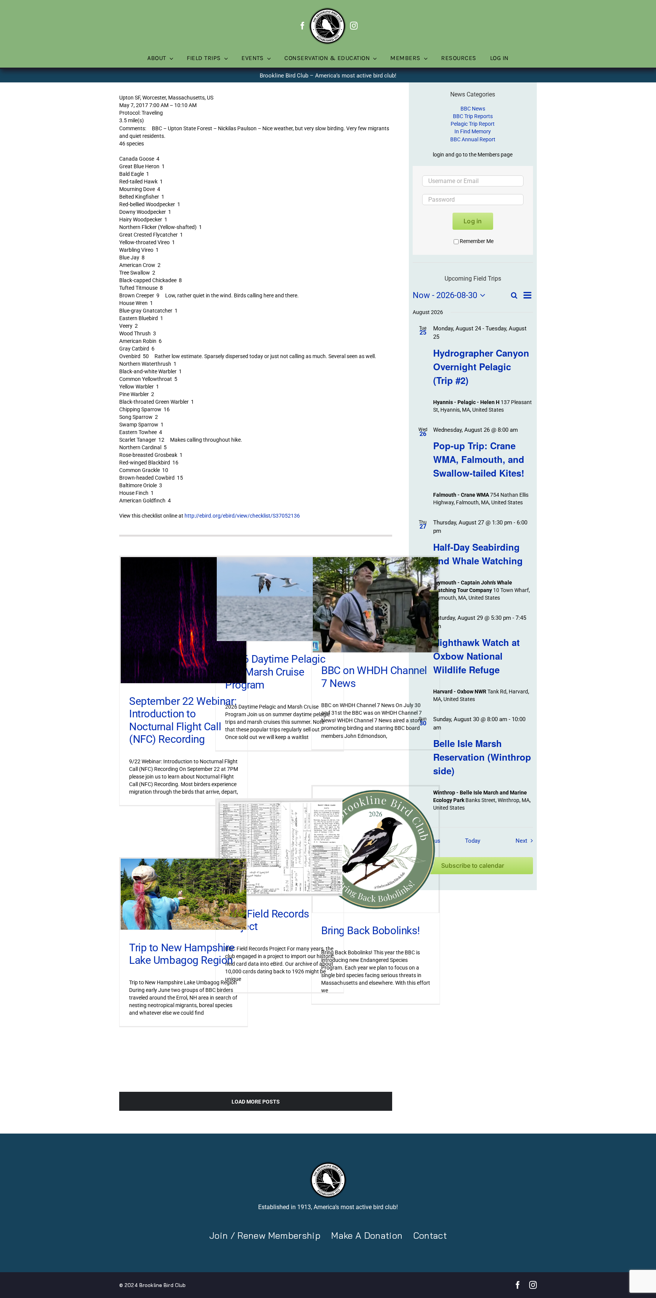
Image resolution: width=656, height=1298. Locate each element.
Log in (473, 221)
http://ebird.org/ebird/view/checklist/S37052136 (242, 516)
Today (472, 840)
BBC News (472, 109)
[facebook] (302, 26)
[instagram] (354, 26)
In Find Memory (472, 131)
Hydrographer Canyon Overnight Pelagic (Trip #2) (481, 366)
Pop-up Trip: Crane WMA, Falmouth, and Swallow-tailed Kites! (478, 459)
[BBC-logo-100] (327, 9)
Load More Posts (256, 1102)
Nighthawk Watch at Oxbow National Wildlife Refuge (476, 656)
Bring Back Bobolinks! (370, 930)
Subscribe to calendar (472, 865)
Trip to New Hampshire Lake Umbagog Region (181, 954)
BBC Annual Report (472, 139)
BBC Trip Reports (473, 116)
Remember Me (477, 241)
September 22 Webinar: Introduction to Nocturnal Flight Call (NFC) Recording (183, 720)
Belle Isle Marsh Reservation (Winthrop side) (482, 757)
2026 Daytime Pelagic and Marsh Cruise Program (275, 672)
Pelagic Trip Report (473, 124)
